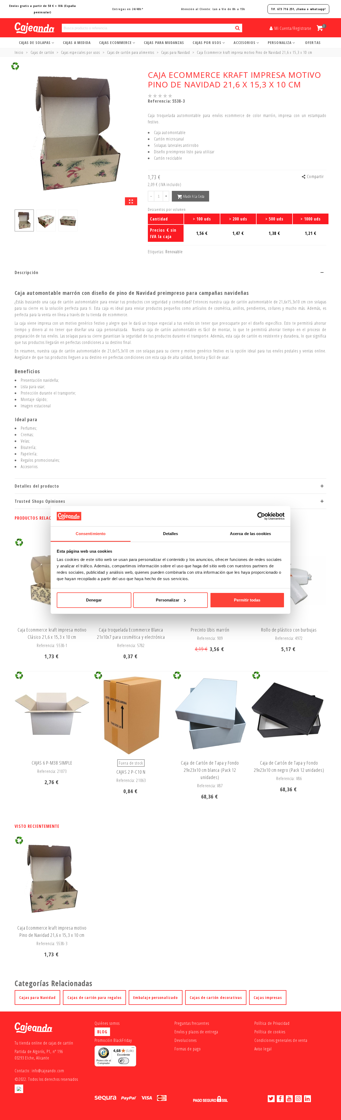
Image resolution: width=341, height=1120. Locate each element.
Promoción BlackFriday (113, 1040)
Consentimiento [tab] (90, 533)
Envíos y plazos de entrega (196, 1032)
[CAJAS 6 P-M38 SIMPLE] (52, 714)
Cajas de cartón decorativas (216, 997)
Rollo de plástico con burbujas (289, 630)
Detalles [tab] (170, 533)
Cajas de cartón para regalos (94, 997)
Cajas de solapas (35, 42)
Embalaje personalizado (155, 997)
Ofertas (312, 42)
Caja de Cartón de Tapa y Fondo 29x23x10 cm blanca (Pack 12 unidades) (210, 770)
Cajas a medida (77, 42)
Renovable (174, 252)
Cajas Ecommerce (115, 42)
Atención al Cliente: (213, 9)
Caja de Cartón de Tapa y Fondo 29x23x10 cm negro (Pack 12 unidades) (289, 766)
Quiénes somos (107, 1023)
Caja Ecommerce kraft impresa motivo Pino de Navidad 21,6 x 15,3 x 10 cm (51, 931)
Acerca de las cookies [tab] (250, 533)
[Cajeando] (28, 28)
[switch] (123, 1061)
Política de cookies (269, 1032)
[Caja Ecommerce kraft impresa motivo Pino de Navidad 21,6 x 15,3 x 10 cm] (52, 879)
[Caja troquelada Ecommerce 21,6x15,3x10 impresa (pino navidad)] (131, 201)
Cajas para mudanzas (164, 42)
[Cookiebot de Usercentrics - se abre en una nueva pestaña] (261, 516)
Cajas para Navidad (37, 997)
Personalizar (167, 600)
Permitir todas (247, 600)
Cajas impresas (268, 997)
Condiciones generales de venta (280, 1040)
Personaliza (279, 42)
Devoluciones (185, 1040)
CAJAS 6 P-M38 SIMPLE (52, 763)
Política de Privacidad (272, 1023)
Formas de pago (187, 1049)
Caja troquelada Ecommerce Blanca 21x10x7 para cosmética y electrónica (131, 633)
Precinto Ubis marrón (210, 630)
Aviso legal (263, 1049)
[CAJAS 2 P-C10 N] (131, 714)
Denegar (94, 600)
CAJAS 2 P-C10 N (130, 772)
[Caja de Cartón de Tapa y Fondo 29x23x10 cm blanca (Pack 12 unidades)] (210, 714)
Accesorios (244, 42)
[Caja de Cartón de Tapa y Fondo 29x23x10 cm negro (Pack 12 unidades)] (289, 714)
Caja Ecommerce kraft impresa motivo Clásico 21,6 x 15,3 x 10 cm (52, 633)
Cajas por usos (207, 42)
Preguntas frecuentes (191, 1023)
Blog (102, 1032)
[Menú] (133, 1049)
